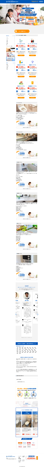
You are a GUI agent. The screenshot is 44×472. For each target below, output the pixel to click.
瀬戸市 (32, 349)
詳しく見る (21, 55)
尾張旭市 (33, 351)
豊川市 (33, 348)
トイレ (7, 37)
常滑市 (30, 350)
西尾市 (17, 351)
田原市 (32, 350)
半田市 (25, 347)
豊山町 (36, 351)
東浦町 (28, 351)
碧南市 (35, 350)
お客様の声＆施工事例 (23, 456)
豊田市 (22, 347)
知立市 (17, 349)
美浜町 (33, 352)
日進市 (20, 348)
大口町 (17, 352)
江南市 (34, 349)
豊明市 (35, 347)
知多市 (22, 350)
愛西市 (25, 350)
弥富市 (25, 352)
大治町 (28, 348)
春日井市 (25, 348)
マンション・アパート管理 (9, 46)
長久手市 (29, 349)
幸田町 (17, 353)
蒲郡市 (20, 353)
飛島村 (27, 352)
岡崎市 (20, 347)
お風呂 (7, 40)
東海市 (17, 348)
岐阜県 (7, 64)
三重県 (7, 67)
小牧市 (27, 350)
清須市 (30, 351)
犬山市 (35, 348)
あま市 (20, 350)
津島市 (22, 352)
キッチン (7, 38)
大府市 (32, 347)
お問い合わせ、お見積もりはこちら (27, 127)
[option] (26, 314)
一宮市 (17, 347)
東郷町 (20, 349)
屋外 (6, 44)
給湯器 (7, 43)
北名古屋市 (26, 349)
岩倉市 (23, 351)
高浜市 (25, 351)
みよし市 (23, 349)
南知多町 (30, 352)
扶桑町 (20, 352)
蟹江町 (17, 350)
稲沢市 (30, 348)
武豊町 (35, 352)
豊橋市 (22, 348)
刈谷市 (30, 347)
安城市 (27, 347)
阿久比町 (20, 351)
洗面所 (7, 41)
